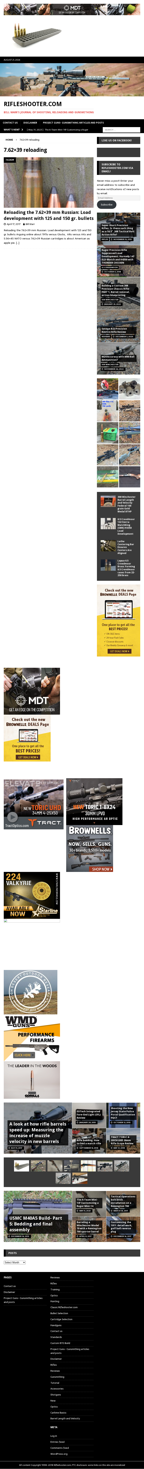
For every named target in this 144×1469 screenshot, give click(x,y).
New (53, 1401)
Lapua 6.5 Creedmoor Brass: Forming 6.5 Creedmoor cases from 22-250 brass (126, 568)
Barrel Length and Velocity (65, 1418)
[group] (72, 801)
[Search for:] (121, 129)
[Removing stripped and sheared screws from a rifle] (71, 1165)
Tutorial (54, 1383)
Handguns (56, 1325)
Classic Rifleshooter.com (64, 1307)
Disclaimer (30, 123)
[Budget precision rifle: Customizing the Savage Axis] (107, 410)
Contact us (10, 123)
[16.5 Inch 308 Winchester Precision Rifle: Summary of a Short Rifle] (129, 410)
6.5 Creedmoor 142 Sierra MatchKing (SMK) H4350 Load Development (126, 526)
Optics (54, 1295)
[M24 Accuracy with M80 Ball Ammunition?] (121, 1165)
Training (55, 1289)
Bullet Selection (59, 1313)
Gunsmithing (57, 1377)
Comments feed (59, 1448)
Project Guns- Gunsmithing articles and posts (73, 123)
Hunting (54, 1301)
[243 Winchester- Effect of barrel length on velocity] (107, 476)
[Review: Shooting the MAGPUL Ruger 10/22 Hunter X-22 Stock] (129, 454)
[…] (17, 243)
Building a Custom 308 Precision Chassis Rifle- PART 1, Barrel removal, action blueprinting (116, 290)
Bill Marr (30, 224)
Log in (53, 1436)
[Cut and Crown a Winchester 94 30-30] (88, 1165)
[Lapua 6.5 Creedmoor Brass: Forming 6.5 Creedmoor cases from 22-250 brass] (108, 565)
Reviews (55, 1277)
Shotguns (55, 1395)
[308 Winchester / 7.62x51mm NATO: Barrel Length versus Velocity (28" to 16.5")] (107, 388)
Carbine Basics (58, 1413)
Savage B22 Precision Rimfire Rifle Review (114, 330)
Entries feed (57, 1442)
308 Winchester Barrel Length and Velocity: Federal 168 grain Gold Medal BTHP (127, 504)
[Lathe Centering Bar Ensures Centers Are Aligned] (108, 545)
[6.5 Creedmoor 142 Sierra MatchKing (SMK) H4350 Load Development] (108, 523)
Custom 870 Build (60, 1343)
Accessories (57, 1389)
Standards (56, 1337)
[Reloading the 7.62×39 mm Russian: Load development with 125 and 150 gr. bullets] (49, 182)
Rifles (53, 1283)
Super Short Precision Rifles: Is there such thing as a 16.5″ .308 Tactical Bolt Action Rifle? (118, 230)
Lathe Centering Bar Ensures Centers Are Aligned (126, 547)
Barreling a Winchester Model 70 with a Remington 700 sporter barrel (89, 1227)
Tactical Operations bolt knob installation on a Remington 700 (123, 1201)
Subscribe (106, 204)
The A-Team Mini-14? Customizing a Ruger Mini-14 (88, 1202)
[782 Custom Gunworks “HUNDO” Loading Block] (21, 1165)
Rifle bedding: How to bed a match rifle (89, 1142)
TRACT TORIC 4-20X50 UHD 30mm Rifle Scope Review (122, 1140)
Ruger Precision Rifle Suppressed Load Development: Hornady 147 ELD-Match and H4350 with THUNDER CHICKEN (118, 256)
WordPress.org (59, 1454)
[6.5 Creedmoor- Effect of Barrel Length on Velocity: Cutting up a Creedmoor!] (107, 432)
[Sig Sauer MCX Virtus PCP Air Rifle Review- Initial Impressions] (79, 1178)
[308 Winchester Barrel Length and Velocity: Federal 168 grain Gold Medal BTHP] (108, 501)
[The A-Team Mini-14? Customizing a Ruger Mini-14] (54, 1165)
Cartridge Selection (61, 1319)
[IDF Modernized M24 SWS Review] (105, 1165)
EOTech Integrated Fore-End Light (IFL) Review (88, 1114)
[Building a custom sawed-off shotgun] (129, 476)
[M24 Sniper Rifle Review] (63, 1178)
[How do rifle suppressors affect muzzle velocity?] (38, 1165)
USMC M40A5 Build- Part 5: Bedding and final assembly (35, 1224)
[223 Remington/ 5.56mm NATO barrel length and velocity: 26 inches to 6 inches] (129, 388)
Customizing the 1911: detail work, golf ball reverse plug (121, 1227)
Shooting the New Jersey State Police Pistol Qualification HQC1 (123, 1113)
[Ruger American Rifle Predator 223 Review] (129, 432)
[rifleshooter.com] (72, 94)
